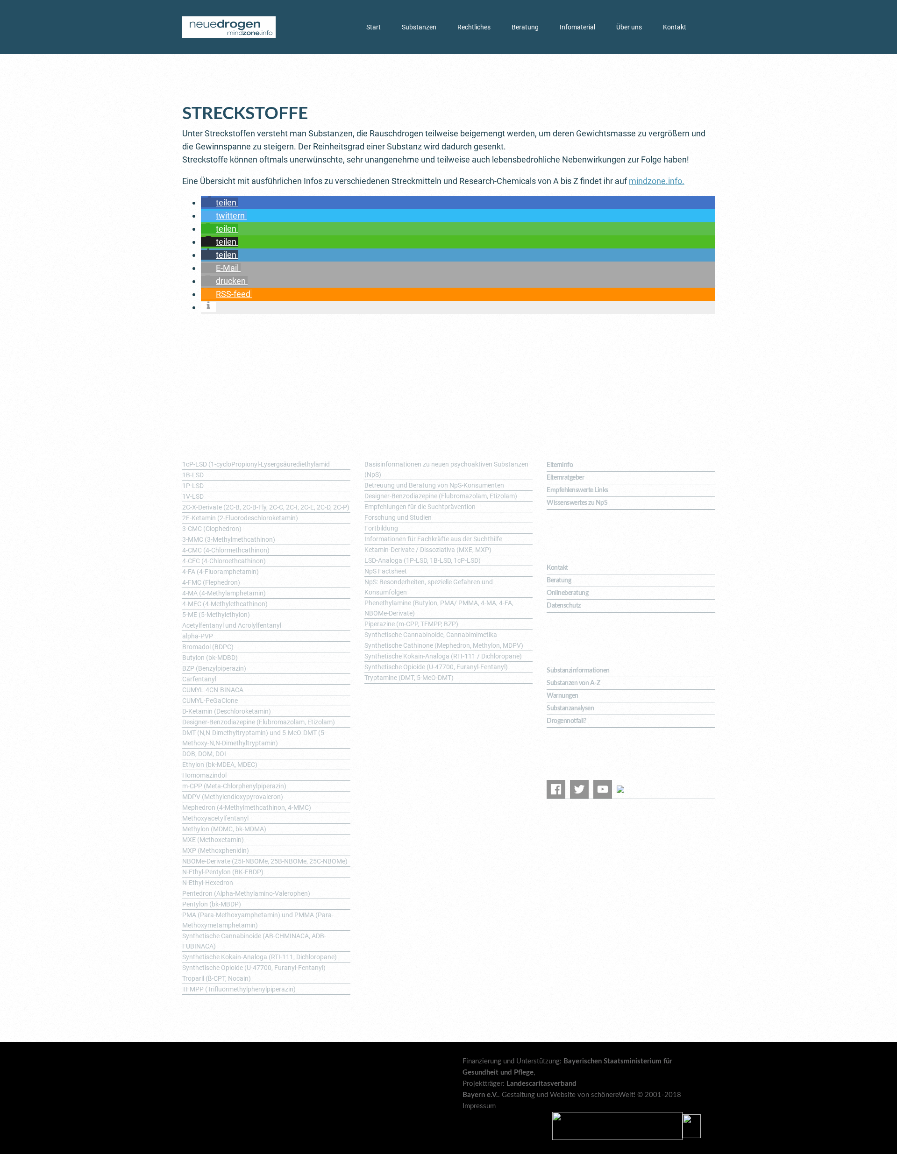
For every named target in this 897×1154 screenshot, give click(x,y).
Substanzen (419, 27)
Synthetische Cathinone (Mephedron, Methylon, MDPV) (443, 645)
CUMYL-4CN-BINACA (212, 690)
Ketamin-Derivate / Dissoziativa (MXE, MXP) (427, 549)
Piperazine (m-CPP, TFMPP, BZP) (411, 624)
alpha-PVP (197, 636)
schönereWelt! (613, 1094)
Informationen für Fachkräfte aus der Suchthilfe (433, 539)
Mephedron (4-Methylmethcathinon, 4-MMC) (246, 807)
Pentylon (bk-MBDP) (211, 904)
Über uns (629, 27)
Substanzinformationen (578, 670)
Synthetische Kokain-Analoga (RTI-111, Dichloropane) (259, 957)
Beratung (525, 27)
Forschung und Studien (398, 517)
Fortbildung (381, 528)
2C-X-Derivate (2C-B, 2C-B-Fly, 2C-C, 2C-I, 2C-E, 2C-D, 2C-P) (265, 507)
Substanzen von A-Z (573, 683)
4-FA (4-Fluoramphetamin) (220, 571)
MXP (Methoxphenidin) (215, 850)
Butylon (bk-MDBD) (210, 657)
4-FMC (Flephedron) (211, 582)
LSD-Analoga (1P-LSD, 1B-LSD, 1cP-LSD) (422, 560)
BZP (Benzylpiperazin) (214, 668)
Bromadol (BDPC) (208, 647)
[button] (219, 202)
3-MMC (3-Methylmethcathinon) (228, 539)
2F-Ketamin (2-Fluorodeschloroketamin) (240, 518)
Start (373, 27)
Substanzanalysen (570, 708)
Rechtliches (474, 27)
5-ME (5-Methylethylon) (216, 614)
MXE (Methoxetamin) (213, 839)
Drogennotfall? (566, 721)
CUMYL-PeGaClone (210, 700)
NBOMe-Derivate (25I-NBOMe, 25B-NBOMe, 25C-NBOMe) (265, 861)
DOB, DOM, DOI (204, 754)
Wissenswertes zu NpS (577, 503)
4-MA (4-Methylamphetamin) (224, 593)
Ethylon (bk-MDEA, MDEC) (219, 764)
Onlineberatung (567, 593)
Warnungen (562, 696)
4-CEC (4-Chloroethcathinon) (224, 561)
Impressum (479, 1106)
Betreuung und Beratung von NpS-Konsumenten (434, 485)
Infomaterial (577, 27)
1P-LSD (193, 485)
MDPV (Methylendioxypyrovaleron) (232, 796)
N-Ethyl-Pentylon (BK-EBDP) (222, 872)
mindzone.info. (656, 181)
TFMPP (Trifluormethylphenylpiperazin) (239, 989)
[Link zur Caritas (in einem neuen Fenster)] (692, 1125)
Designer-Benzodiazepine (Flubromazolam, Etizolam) (258, 722)
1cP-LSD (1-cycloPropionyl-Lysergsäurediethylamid (256, 464)
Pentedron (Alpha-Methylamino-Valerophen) (246, 893)
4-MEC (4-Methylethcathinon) (225, 604)
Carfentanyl (199, 679)
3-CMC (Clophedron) (212, 528)
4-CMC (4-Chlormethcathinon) (226, 550)
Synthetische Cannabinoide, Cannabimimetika (430, 634)
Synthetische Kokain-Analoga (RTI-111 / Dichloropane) (443, 656)
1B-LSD (193, 475)
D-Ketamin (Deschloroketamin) (226, 711)
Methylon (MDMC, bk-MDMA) (224, 829)
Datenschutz (564, 605)
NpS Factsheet (385, 571)
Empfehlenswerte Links (577, 490)
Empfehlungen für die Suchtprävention (420, 506)
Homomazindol (204, 775)
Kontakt (674, 27)
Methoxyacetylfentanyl (215, 818)
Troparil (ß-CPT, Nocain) (216, 978)
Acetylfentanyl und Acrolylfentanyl (231, 625)
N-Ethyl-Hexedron (207, 882)
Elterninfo (560, 465)
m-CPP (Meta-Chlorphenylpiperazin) (234, 786)
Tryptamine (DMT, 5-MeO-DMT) (409, 677)
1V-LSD (193, 496)
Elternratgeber (565, 477)
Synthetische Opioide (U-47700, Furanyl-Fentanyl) (254, 967)
